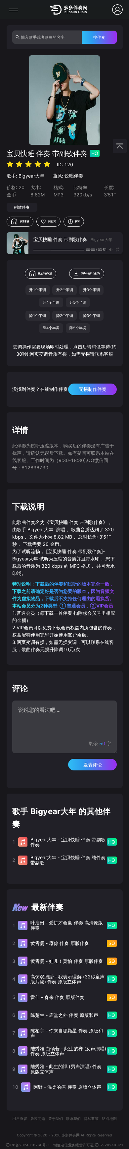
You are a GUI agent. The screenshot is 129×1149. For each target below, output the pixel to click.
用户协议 (19, 1119)
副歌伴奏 (22, 207)
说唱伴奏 (73, 176)
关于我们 (55, 1119)
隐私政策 (91, 1119)
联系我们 (73, 1119)
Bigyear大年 (31, 176)
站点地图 (109, 1119)
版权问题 (37, 1119)
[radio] (10, 164)
